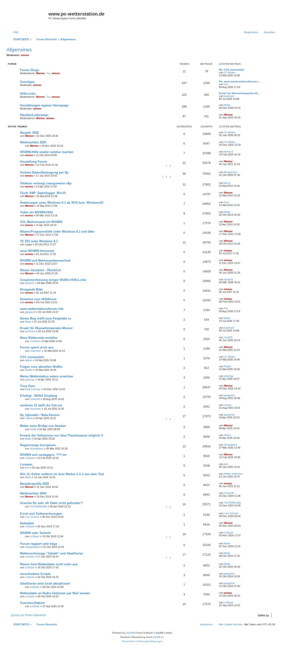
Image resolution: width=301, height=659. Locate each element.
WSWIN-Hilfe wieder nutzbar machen (46, 152)
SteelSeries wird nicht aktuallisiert (45, 583)
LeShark (30, 458)
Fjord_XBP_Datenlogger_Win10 (43, 193)
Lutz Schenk (32, 516)
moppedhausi (32, 547)
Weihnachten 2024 (33, 493)
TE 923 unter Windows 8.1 (39, 241)
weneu (25, 55)
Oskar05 (35, 399)
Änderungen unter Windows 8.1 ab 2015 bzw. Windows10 (61, 202)
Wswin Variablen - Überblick (40, 270)
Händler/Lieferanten (34, 115)
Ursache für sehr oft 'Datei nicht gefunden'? (51, 503)
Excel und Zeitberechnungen (41, 513)
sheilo (33, 429)
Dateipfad (27, 523)
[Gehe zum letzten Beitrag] (237, 132)
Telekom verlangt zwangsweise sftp (45, 183)
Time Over (27, 386)
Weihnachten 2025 (33, 142)
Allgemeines (19, 49)
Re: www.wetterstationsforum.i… (239, 81)
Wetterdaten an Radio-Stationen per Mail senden (55, 593)
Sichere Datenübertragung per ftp (44, 172)
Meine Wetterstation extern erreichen (46, 376)
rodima (29, 418)
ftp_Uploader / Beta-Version (40, 415)
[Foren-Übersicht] (28, 17)
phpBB (129, 632)
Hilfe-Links (28, 93)
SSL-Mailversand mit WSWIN (41, 222)
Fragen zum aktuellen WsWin (41, 366)
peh (27, 467)
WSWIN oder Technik (35, 533)
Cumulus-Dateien (32, 603)
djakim (28, 360)
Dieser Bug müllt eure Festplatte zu (45, 318)
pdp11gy (30, 379)
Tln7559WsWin (38, 506)
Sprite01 (29, 283)
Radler (28, 369)
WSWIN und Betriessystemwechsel (45, 260)
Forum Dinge (29, 70)
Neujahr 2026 (29, 132)
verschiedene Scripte (35, 574)
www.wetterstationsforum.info (41, 309)
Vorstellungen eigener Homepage (44, 105)
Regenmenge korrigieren (38, 445)
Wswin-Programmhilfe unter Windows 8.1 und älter (57, 231)
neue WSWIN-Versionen (37, 251)
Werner (40, 73)
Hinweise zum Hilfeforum (38, 299)
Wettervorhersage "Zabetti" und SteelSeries (51, 553)
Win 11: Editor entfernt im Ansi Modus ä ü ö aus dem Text (62, 474)
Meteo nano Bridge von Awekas (43, 426)
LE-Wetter (229, 72)
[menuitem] (13, 32)
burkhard (229, 96)
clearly (227, 405)
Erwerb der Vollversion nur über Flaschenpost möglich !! (61, 435)
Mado (227, 105)
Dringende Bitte (31, 289)
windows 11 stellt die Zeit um (41, 405)
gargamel (30, 312)
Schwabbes (36, 448)
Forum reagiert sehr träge (38, 544)
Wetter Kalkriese (233, 473)
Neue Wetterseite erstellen (39, 338)
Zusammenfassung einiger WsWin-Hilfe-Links (53, 280)
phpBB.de (158, 637)
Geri (226, 202)
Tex (48, 73)
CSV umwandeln (32, 357)
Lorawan (26, 464)
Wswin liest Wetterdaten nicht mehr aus (49, 564)
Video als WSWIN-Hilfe (36, 212)
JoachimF (35, 350)
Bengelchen (230, 172)
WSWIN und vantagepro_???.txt (43, 455)
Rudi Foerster (33, 389)
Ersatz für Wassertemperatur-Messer (46, 328)
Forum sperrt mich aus (36, 347)
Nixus (227, 183)
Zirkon (227, 435)
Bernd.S (228, 151)
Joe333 (34, 341)
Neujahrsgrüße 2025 (34, 483)
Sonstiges (27, 82)
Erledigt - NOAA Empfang (38, 395)
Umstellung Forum (33, 161)
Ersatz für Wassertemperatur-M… (239, 93)
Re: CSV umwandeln (231, 69)
